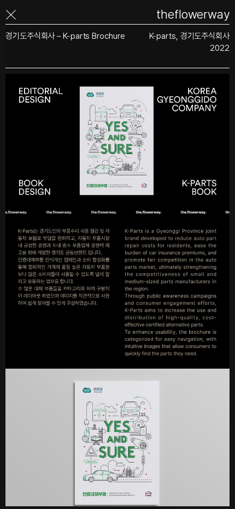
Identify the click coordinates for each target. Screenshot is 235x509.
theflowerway (193, 14)
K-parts (162, 36)
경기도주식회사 (205, 36)
